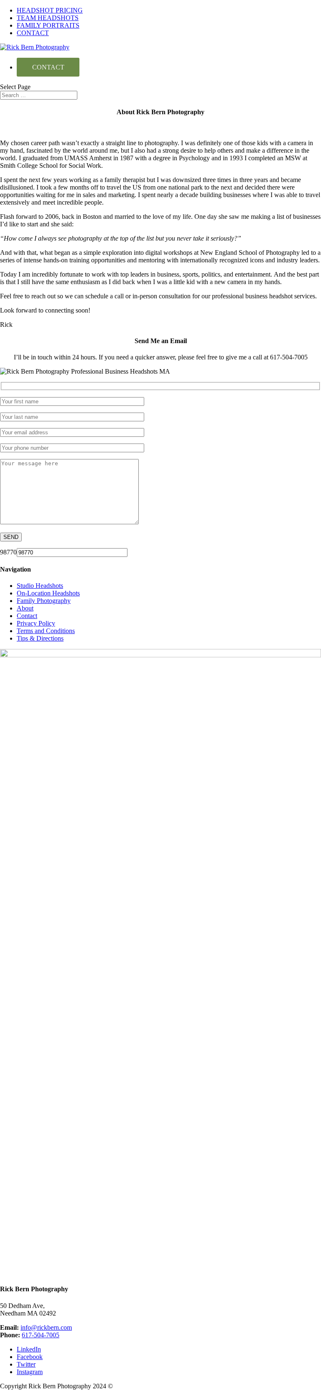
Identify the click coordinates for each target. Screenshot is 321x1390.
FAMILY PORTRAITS (48, 25)
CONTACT (33, 32)
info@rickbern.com (46, 1327)
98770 (8, 552)
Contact (27, 615)
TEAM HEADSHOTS (48, 17)
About (25, 608)
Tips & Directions (40, 638)
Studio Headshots (40, 585)
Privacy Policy (36, 623)
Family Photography (44, 600)
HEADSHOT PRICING (50, 10)
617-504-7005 (40, 1335)
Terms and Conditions (46, 630)
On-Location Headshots (48, 593)
